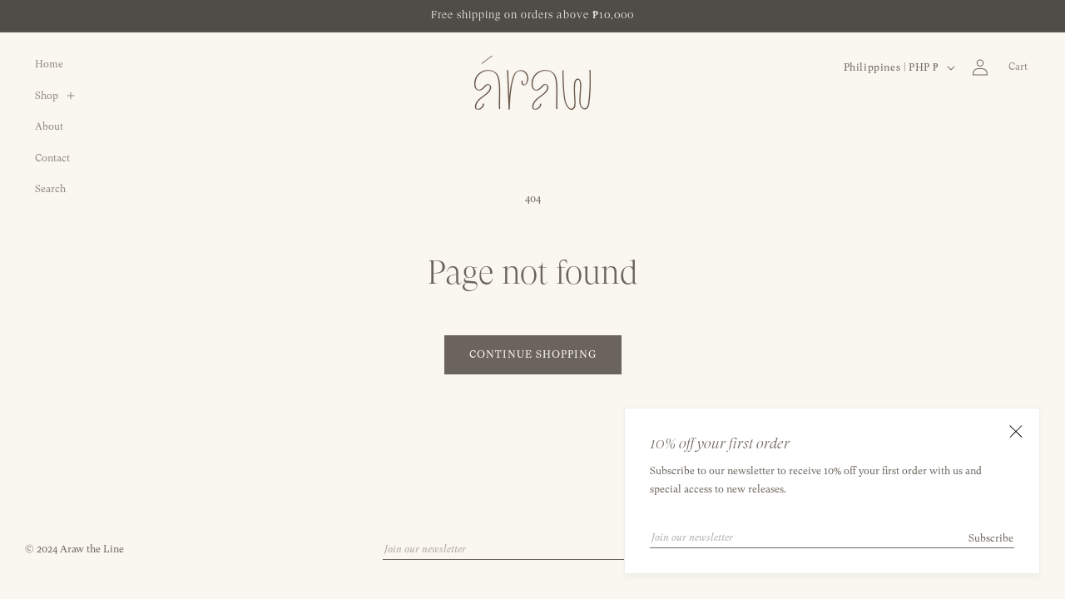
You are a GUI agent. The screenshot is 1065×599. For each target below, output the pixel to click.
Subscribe (990, 538)
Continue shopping (533, 354)
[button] (61, 96)
